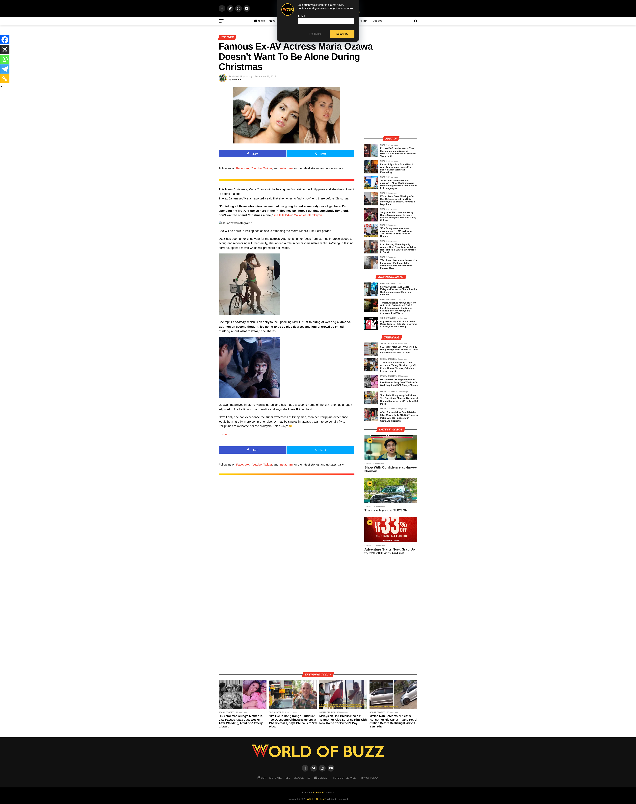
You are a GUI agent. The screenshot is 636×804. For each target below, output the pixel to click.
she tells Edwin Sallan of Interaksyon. (298, 215)
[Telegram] (4, 69)
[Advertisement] (391, 110)
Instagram (286, 168)
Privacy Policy (369, 777)
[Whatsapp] (4, 59)
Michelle (236, 79)
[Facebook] (4, 39)
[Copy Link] (4, 78)
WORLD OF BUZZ (316, 799)
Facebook (242, 168)
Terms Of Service (344, 777)
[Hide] (1, 86)
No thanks (315, 33)
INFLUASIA (319, 792)
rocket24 (226, 434)
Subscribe (342, 33)
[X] (4, 49)
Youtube (256, 168)
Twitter (267, 168)
